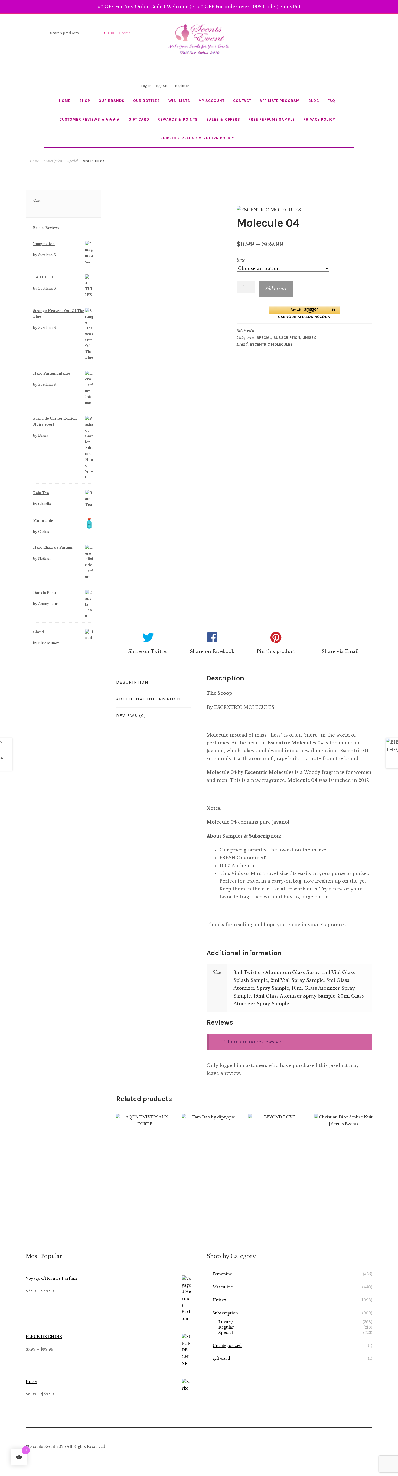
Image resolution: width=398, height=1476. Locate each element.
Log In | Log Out (154, 85)
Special (72, 161)
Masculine (223, 1287)
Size (241, 260)
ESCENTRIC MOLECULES (271, 344)
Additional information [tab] (148, 699)
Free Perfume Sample (272, 119)
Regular (226, 1327)
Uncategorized (227, 1345)
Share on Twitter (148, 651)
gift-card (221, 1358)
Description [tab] (132, 682)
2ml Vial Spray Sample (297, 980)
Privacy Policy (319, 119)
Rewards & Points (178, 119)
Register (182, 85)
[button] (304, 312)
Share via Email (340, 651)
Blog (313, 100)
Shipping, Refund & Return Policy (197, 138)
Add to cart (276, 288)
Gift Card (139, 119)
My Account (211, 100)
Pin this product (276, 651)
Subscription (53, 161)
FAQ (331, 100)
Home (65, 100)
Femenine (222, 1274)
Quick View (145, 1150)
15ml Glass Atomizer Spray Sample (294, 996)
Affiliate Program (280, 100)
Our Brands (112, 100)
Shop (84, 100)
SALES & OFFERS (223, 119)
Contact (242, 100)
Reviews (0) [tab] (131, 715)
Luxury (225, 1322)
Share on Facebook (212, 651)
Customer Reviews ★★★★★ (89, 119)
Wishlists (179, 100)
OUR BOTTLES (146, 100)
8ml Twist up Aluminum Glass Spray (276, 972)
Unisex (309, 337)
